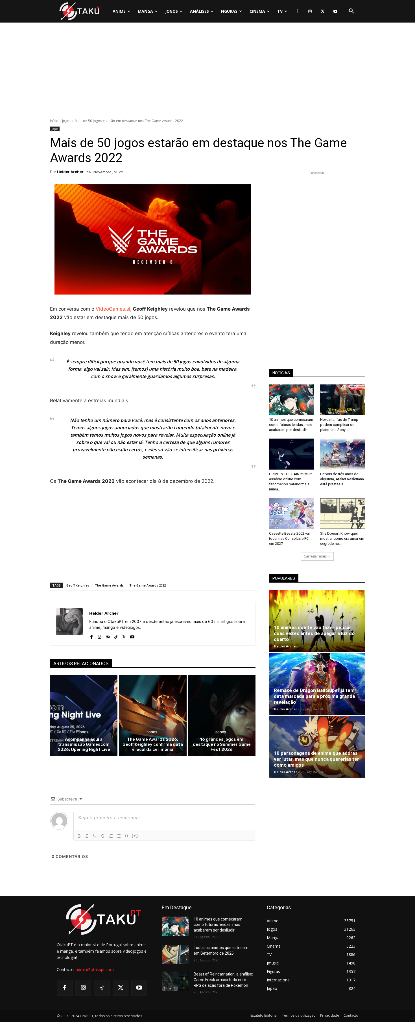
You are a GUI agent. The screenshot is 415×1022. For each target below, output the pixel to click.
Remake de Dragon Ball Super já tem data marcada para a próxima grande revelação (314, 696)
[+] (135, 835)
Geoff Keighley (77, 585)
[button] (351, 11)
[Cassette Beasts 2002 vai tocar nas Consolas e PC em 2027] (291, 513)
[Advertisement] (207, 71)
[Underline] (95, 836)
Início (54, 120)
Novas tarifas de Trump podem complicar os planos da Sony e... (339, 424)
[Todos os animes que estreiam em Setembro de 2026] (175, 954)
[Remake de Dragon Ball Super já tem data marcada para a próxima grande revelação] (317, 684)
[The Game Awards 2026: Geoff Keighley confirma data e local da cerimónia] (152, 715)
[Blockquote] (126, 836)
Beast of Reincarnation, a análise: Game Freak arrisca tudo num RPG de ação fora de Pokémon (223, 979)
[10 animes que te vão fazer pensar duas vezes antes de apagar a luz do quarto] (317, 621)
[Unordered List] (119, 836)
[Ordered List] (111, 836)
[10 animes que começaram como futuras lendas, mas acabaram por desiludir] (291, 399)
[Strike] (103, 836)
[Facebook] (297, 11)
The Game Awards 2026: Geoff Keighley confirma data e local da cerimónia (153, 744)
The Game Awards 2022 (147, 585)
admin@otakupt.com (95, 969)
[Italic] (87, 836)
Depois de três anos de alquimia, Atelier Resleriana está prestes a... (342, 479)
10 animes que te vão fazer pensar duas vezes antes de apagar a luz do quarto (314, 633)
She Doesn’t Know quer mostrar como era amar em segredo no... (342, 538)
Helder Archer (70, 172)
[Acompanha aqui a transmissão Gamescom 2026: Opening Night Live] (83, 715)
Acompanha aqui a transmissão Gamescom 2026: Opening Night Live (84, 744)
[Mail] (108, 635)
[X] (322, 11)
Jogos (66, 120)
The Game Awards (109, 585)
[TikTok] (116, 635)
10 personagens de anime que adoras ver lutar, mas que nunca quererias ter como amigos (316, 759)
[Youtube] (335, 11)
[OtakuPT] (80, 11)
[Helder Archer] (69, 624)
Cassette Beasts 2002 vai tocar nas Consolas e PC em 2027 (289, 538)
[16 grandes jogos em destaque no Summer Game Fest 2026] (221, 715)
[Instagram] (310, 11)
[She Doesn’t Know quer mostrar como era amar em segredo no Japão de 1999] (342, 513)
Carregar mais (315, 556)
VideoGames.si (113, 309)
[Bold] (79, 836)
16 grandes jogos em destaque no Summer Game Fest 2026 (222, 744)
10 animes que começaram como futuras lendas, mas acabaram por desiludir (291, 424)
